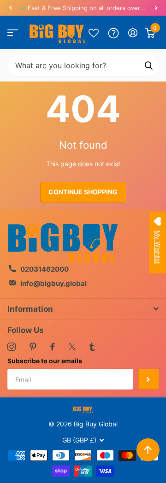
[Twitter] (72, 346)
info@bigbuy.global (53, 283)
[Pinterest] (33, 347)
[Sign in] (133, 33)
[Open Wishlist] (94, 32)
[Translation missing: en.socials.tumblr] (92, 347)
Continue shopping (83, 192)
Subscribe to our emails (44, 361)
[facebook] (52, 346)
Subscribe (148, 379)
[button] (10, 7)
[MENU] (12, 32)
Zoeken (148, 65)
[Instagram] (11, 347)
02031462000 (44, 269)
